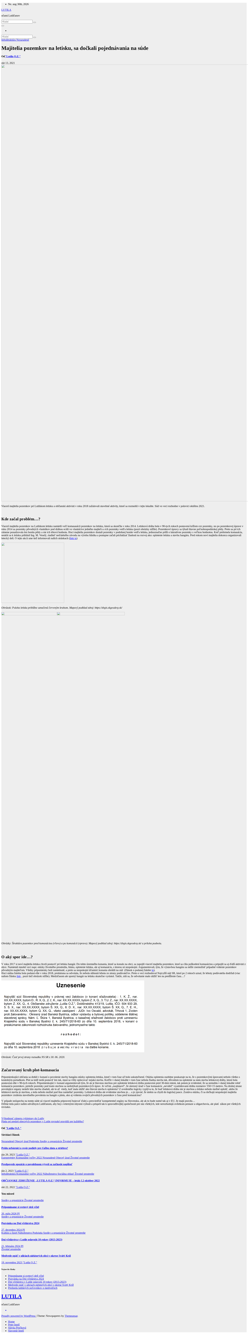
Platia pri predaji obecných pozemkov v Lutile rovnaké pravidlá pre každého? (42, 1121)
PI (18, 1213)
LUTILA (6, 9)
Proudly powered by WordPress (18, 1315)
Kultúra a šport (9, 1232)
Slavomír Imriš (16, 1330)
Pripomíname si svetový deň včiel (20, 1207)
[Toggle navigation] (2, 25)
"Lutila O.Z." (13, 56)
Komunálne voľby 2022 (29, 1157)
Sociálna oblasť (66, 1173)
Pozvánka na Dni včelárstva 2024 (20, 1223)
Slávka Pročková (17, 1327)
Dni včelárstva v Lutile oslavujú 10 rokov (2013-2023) (31, 1239)
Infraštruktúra (8, 39)
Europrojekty (8, 1157)
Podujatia (34, 1141)
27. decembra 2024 (11, 1229)
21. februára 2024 (11, 1246)
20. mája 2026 (9, 1213)
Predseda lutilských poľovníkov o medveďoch (32, 1287)
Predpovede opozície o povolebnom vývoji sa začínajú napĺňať (36, 1164)
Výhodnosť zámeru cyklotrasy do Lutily (22, 1118)
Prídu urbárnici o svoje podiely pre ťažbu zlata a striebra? (34, 1148)
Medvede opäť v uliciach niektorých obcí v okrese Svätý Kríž (36, 1255)
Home (11, 1321)
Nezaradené (22, 39)
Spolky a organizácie (51, 1141)
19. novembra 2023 (12, 1262)
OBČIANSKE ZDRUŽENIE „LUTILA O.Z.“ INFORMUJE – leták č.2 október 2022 (50, 1180)
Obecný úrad (22, 1141)
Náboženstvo (50, 1173)
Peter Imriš (14, 1324)
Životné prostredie (72, 1141)
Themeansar (71, 1315)
